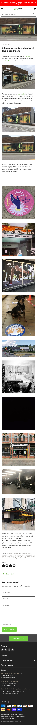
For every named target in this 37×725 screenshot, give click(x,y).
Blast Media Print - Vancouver (10, 673)
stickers (32, 555)
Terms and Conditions (17, 714)
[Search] (33, 14)
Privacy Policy (5, 714)
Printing (27, 555)
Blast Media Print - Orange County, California (15, 689)
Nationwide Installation (7, 718)
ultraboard (20, 556)
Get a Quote (18, 638)
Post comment (9, 629)
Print (22, 555)
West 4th (4, 558)
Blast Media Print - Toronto (9, 681)
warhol (33, 556)
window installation (23, 558)
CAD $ (4, 702)
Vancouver (27, 556)
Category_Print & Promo (9, 555)
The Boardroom (7, 61)
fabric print (21, 94)
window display (12, 558)
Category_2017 (26, 553)
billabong (9, 553)
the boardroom (11, 556)
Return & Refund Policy (7, 716)
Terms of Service (20, 716)
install (18, 555)
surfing (4, 556)
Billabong (28, 56)
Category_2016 (17, 553)
